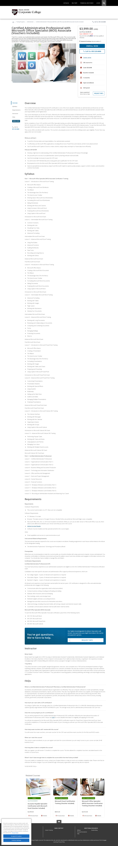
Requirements (16, 110)
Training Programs (20, 22)
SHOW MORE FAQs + (31, 766)
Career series (87, 57)
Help (78, 833)
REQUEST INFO (98, 93)
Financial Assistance (82, 832)
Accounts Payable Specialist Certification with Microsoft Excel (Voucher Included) (37, 806)
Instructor (15, 113)
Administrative (30, 22)
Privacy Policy (61, 842)
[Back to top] (59, 828)
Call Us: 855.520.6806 (99, 22)
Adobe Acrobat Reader (34, 526)
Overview (14, 103)
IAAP (53, 717)
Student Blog (94, 830)
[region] (16, 832)
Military (79, 830)
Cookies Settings (16, 840)
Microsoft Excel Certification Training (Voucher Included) (65, 802)
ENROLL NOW (92, 46)
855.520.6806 (15, 129)
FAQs (13, 117)
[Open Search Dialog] (104, 3)
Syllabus (14, 106)
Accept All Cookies (16, 836)
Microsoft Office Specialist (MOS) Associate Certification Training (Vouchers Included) (92, 803)
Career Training (49, 830)
